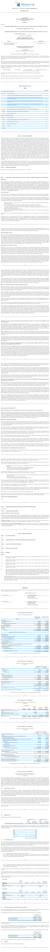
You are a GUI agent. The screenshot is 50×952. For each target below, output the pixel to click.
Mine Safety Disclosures (11, 123)
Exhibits (8, 125)
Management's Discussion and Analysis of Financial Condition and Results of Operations (23, 109)
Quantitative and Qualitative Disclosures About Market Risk (17, 111)
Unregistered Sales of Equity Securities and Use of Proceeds (17, 119)
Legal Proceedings (10, 117)
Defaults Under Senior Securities (13, 121)
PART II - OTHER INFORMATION (7, 115)
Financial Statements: (11, 93)
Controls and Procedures (11, 113)
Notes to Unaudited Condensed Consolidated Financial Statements (19, 107)
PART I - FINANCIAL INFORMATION (7, 91)
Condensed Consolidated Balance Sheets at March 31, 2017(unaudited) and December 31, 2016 (24, 95)
